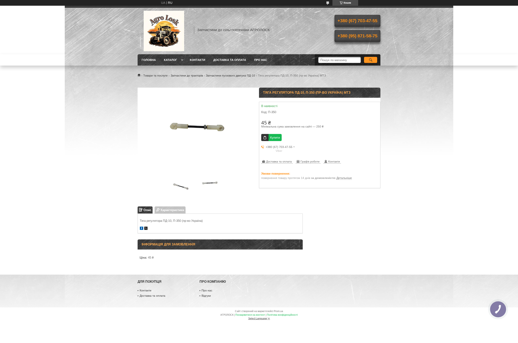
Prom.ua (278, 311)
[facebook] (141, 228)
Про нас (260, 60)
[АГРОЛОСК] (164, 30)
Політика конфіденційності (282, 314)
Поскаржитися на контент (250, 314)
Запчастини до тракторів (187, 75)
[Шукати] (370, 60)
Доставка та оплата (229, 60)
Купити (275, 137)
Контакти (197, 60)
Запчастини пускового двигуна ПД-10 (230, 75)
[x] (146, 228)
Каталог (170, 60)
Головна (149, 60)
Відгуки (206, 295)
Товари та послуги (155, 75)
